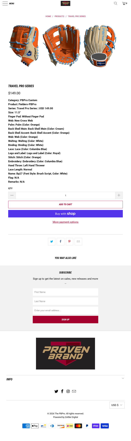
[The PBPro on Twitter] (56, 392)
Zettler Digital (71, 417)
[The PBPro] (65, 3)
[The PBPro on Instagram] (68, 392)
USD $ (114, 405)
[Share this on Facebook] (60, 241)
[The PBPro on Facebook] (62, 392)
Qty (10, 188)
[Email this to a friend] (78, 241)
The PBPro (60, 413)
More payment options (65, 222)
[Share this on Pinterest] (69, 241)
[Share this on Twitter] (51, 241)
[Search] (116, 3)
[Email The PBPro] (74, 392)
